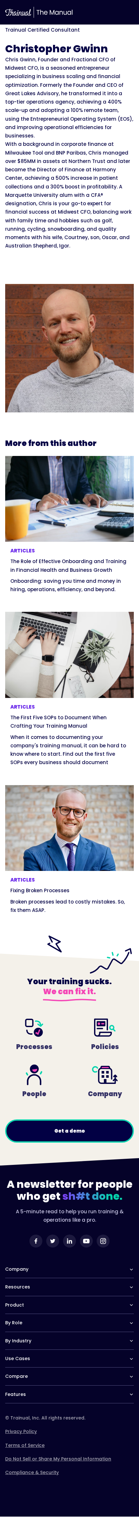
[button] (127, 12)
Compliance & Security (32, 1472)
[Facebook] (35, 1241)
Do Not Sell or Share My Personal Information (58, 1459)
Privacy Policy (21, 1431)
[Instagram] (103, 1241)
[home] (18, 12)
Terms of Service (25, 1445)
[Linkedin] (69, 1241)
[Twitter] (52, 1241)
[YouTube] (86, 1241)
